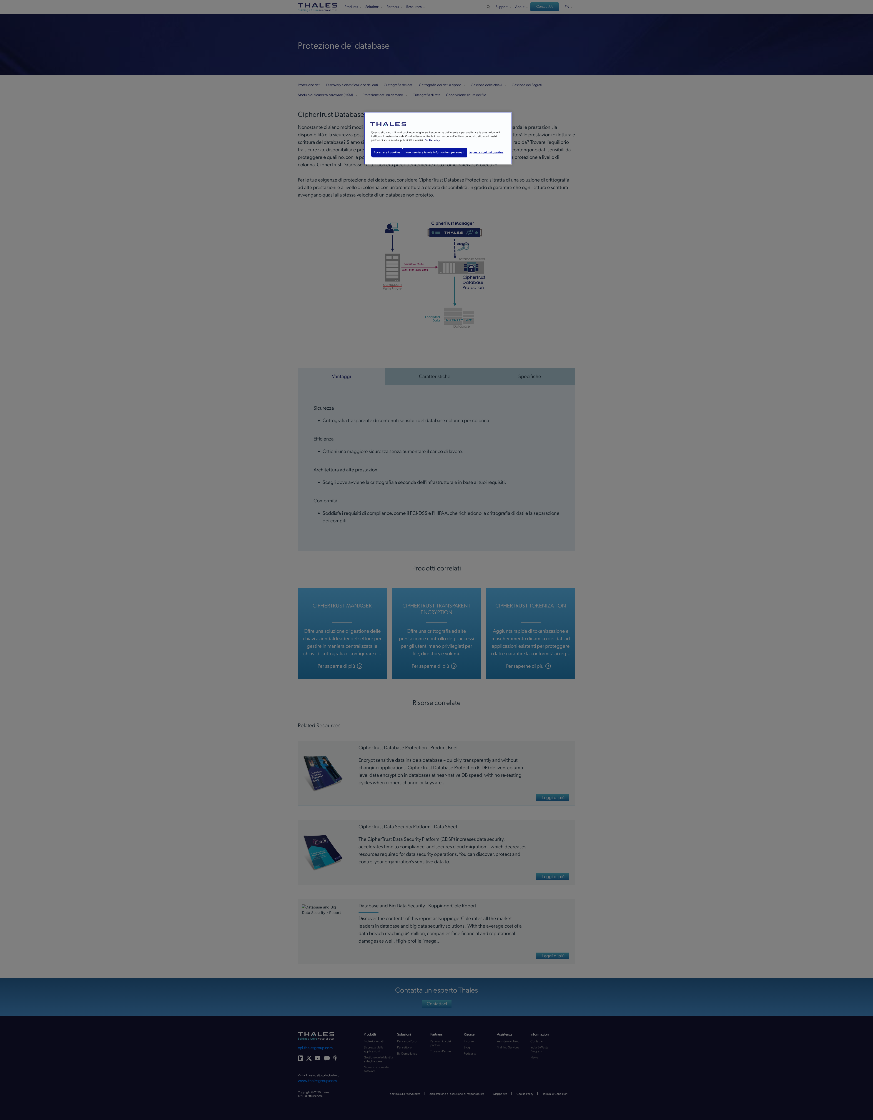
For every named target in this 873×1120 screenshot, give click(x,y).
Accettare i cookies (387, 152)
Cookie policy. (432, 140)
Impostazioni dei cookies (486, 152)
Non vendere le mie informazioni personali (435, 152)
